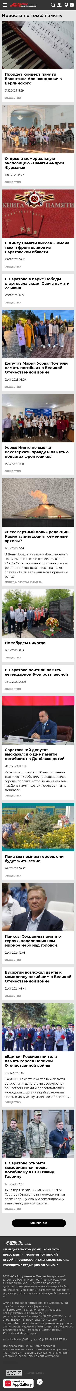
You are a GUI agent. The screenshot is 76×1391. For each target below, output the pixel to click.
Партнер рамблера (35, 1373)
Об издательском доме (22, 1249)
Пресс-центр (13, 1254)
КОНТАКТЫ (51, 1249)
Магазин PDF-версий (41, 1254)
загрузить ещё (38, 1223)
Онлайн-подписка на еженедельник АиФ (36, 1259)
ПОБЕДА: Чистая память (23, 582)
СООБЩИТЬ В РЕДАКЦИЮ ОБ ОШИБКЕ (30, 1265)
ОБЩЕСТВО (13, 98)
